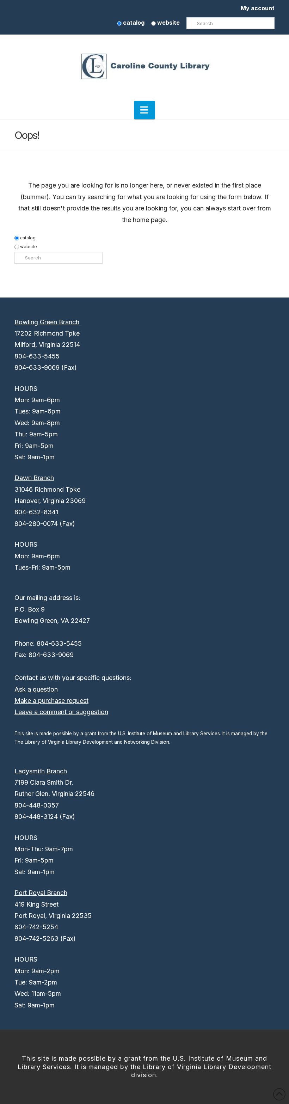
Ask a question (36, 689)
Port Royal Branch (40, 892)
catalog (133, 22)
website (168, 22)
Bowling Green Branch (46, 322)
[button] (144, 110)
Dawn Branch (34, 478)
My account (258, 8)
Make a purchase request (51, 700)
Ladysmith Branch (40, 771)
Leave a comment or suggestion (61, 712)
